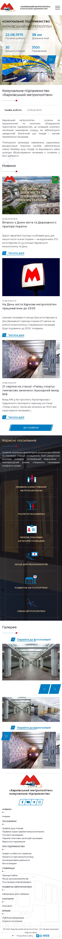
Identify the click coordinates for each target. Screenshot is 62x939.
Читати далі (16, 253)
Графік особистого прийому (16, 853)
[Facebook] (22, 802)
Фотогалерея (9, 863)
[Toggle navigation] (57, 8)
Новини (6, 809)
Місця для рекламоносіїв (15, 878)
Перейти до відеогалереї (34, 727)
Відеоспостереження (13, 841)
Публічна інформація (13, 918)
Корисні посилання (12, 921)
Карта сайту (31, 932)
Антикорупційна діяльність (16, 860)
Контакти (7, 906)
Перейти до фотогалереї (34, 639)
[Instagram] (39, 802)
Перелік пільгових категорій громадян (22, 838)
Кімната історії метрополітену (17, 857)
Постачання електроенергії (16, 882)
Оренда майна (9, 875)
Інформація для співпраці (15, 894)
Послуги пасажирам (12, 835)
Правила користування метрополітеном (23, 831)
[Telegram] (34, 802)
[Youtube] (28, 802)
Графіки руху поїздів (12, 828)
